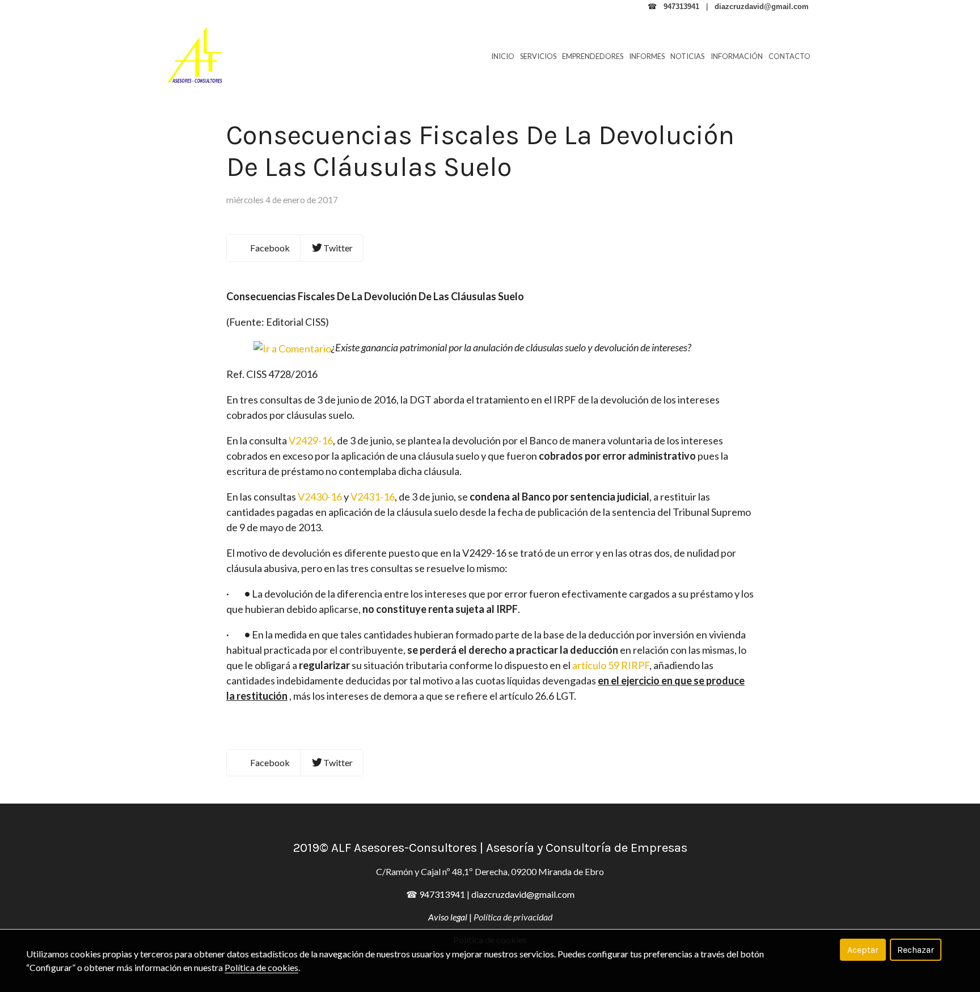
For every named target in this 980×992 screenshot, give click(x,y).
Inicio (502, 56)
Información (737, 56)
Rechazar (915, 949)
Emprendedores (592, 56)
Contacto (789, 56)
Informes (647, 56)
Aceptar (862, 949)
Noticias (687, 56)
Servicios (538, 56)
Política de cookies (261, 967)
